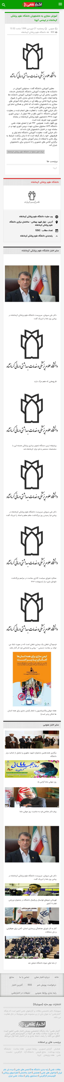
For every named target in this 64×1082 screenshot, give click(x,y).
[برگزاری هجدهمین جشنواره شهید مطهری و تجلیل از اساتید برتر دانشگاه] (32, 748)
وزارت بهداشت (53, 1052)
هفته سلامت (18, 1049)
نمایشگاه (7, 1049)
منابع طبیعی (40, 1052)
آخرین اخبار (17, 985)
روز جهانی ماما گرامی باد (46, 782)
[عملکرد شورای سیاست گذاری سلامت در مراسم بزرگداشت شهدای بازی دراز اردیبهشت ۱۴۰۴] (32, 573)
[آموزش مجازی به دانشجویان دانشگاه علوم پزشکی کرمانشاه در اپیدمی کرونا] (31, 62)
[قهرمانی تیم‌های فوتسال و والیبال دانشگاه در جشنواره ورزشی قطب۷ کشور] (32, 895)
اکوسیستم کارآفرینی (47, 1076)
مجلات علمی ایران (16, 1076)
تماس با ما (24, 977)
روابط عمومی (31, 1049)
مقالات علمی (55, 1069)
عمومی (51, 28)
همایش (56, 1049)
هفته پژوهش (48, 1055)
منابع (11, 977)
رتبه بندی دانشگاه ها (40, 1069)
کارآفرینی (18, 1052)
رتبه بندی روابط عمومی (45, 993)
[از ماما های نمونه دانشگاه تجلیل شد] (32, 958)
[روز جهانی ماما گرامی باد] (32, 777)
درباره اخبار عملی (41, 977)
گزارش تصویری (45, 1049)
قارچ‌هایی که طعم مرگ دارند (45, 381)
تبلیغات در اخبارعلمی (20, 993)
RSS (30, 985)
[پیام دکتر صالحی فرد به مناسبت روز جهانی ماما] (32, 806)
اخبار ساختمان (25, 1072)
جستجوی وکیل (31, 1076)
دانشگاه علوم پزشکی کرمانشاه (33, 32)
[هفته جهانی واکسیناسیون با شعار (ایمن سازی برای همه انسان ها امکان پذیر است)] (32, 705)
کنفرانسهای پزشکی (10, 1072)
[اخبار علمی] (32, 4)
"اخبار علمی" (54, 1031)
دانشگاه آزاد (28, 1052)
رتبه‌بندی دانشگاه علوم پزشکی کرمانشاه (36, 235)
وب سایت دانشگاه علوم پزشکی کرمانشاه (36, 216)
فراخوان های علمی (48, 1072)
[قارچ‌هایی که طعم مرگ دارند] (32, 376)
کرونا (55, 168)
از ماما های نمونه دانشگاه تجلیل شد (42, 963)
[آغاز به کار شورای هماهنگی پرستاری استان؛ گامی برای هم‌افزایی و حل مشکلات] (32, 923)
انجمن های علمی (22, 1069)
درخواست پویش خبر (46, 985)
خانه (56, 977)
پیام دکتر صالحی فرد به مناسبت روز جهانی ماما (38, 811)
